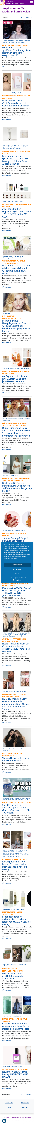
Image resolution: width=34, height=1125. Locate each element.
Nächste (29, 17)
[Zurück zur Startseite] (12, 2)
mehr (17, 574)
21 (24, 17)
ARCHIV (25, 1107)
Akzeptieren (17, 565)
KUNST (9, 1107)
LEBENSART (9, 1103)
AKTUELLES (25, 1103)
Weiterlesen (6, 67)
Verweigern (17, 569)
